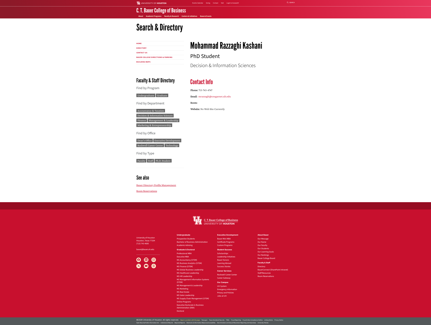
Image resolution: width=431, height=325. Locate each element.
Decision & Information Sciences (155, 115)
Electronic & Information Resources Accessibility (201, 323)
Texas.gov (204, 320)
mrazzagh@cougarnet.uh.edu (214, 96)
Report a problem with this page (190, 320)
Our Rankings (263, 255)
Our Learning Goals (266, 251)
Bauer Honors (223, 260)
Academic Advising (184, 245)
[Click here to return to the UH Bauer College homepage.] (215, 220)
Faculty (141, 160)
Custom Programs (224, 245)
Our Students (263, 248)
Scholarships (222, 253)
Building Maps (143, 62)
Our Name (262, 242)
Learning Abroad (224, 263)
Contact (215, 3)
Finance (141, 120)
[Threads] (153, 266)
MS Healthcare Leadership (188, 273)
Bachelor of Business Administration (192, 242)
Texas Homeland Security (216, 320)
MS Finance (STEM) (185, 266)
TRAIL (227, 320)
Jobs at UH (222, 296)
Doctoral (180, 311)
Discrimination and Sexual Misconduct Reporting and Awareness (236, 323)
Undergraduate (145, 95)
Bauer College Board (266, 258)
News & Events (205, 16)
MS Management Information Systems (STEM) (193, 281)
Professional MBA (184, 253)
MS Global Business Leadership (190, 269)
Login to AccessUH (232, 3)
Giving (208, 3)
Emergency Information (227, 289)
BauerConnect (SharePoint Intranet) (273, 269)
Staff (150, 160)
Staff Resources (264, 273)
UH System (222, 286)
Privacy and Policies (225, 292)
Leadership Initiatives (226, 256)
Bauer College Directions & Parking (154, 57)
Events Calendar (197, 3)
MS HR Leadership (184, 276)
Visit (222, 3)
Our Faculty (262, 245)
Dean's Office (144, 140)
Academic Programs (153, 16)
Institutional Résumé (167, 323)
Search (292, 2)
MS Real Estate (183, 292)
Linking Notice (268, 320)
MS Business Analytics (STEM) (189, 263)
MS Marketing (182, 288)
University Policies (263, 323)
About (140, 16)
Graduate (162, 95)
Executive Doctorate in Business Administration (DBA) (190, 306)
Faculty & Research (171, 16)
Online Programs (184, 301)
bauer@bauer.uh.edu (145, 249)
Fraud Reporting (236, 320)
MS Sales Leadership (185, 295)
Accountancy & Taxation (150, 110)
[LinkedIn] (146, 260)
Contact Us (141, 52)
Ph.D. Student (163, 160)
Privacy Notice (278, 320)
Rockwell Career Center (150, 145)
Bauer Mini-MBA (224, 238)
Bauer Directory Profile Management (156, 185)
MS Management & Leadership (189, 285)
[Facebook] (138, 260)
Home (139, 43)
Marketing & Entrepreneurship (154, 125)
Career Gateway (223, 278)
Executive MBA (183, 256)
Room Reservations (146, 190)
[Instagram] (153, 260)
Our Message (263, 238)
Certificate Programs (225, 242)
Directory (141, 48)
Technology (172, 145)
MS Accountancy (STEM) (187, 260)
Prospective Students (186, 238)
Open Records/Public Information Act (147, 323)
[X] (138, 266)
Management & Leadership (163, 120)
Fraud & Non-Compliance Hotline (253, 320)
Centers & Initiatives (189, 16)
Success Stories (223, 266)
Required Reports (180, 323)
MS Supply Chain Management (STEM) (193, 298)
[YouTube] (146, 266)
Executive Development (167, 140)
